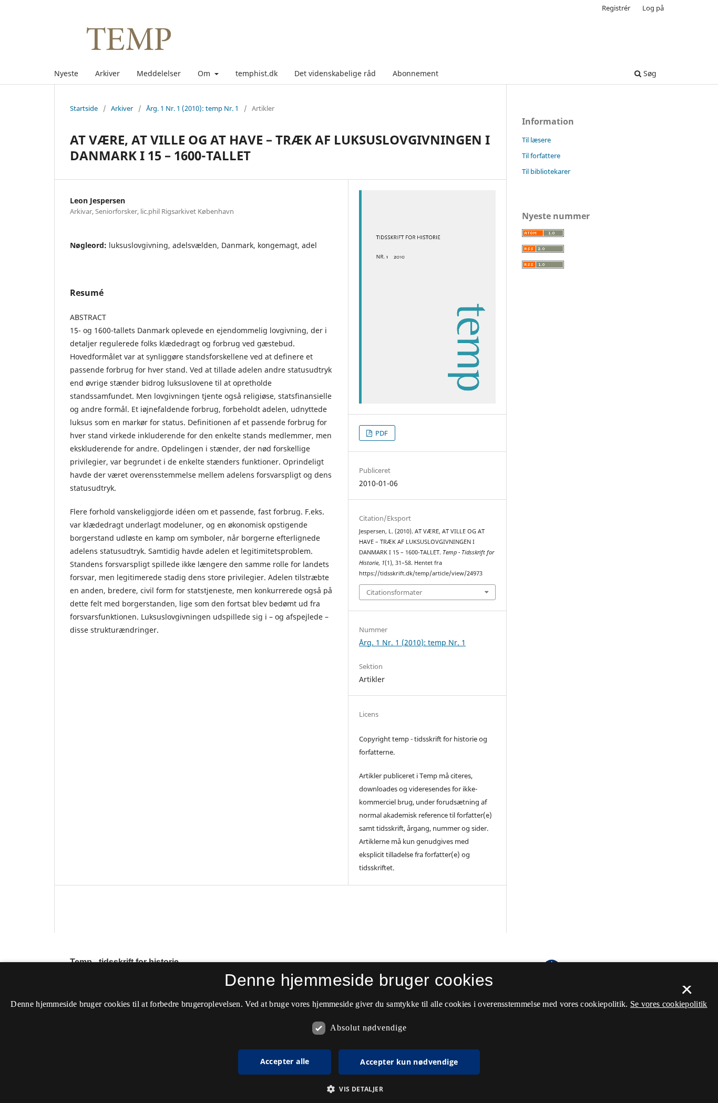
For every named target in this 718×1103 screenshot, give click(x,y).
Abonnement (415, 73)
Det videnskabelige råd (335, 73)
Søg (649, 73)
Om (205, 73)
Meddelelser (159, 73)
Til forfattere (541, 155)
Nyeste (66, 73)
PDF (381, 433)
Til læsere (536, 140)
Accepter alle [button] (285, 1061)
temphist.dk (256, 73)
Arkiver (107, 73)
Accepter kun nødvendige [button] (409, 1062)
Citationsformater (394, 592)
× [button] (687, 993)
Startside (84, 108)
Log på (653, 8)
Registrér (616, 8)
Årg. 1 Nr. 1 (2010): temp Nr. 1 (192, 108)
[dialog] (359, 1032)
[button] (359, 1089)
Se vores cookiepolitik (668, 1003)
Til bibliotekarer (546, 171)
